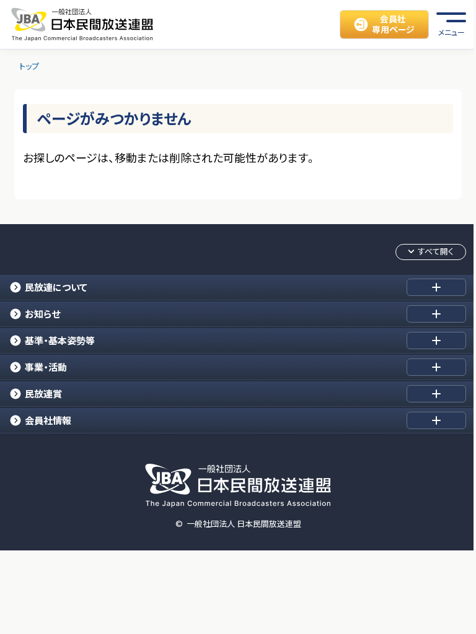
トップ (29, 66)
